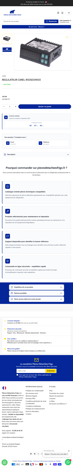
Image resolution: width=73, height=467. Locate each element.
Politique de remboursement (35, 409)
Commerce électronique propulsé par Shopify (47, 461)
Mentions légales (31, 396)
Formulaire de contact (56, 393)
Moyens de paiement (56, 396)
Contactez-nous (64, 22)
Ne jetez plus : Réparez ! (36, 27)
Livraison (52, 398)
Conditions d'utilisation (33, 406)
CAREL (4, 76)
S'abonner (51, 371)
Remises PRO (30, 398)
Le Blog (51, 401)
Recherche (53, 21)
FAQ (50, 391)
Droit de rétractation (32, 411)
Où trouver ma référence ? (58, 404)
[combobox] (30, 21)
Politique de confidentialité (35, 391)
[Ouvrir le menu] (69, 13)
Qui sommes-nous (32, 393)
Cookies (28, 414)
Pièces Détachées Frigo (25, 461)
